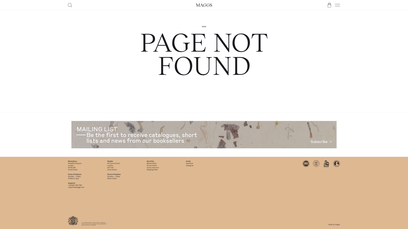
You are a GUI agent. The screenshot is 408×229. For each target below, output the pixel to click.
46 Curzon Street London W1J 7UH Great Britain (113, 166)
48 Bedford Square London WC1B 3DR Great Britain (74, 166)
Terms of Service (153, 168)
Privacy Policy (152, 165)
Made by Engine (334, 224)
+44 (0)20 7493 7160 (75, 185)
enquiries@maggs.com (76, 187)
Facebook (189, 163)
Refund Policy (152, 163)
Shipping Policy (152, 170)
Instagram (189, 165)
